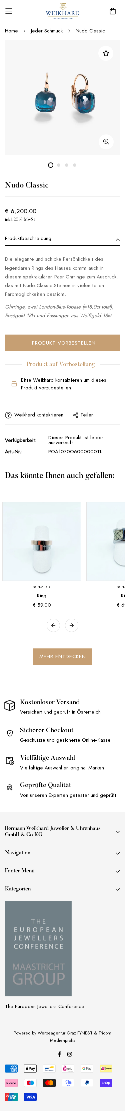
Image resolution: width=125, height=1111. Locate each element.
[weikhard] (62, 11)
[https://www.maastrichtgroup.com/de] (38, 948)
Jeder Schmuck (47, 30)
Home (11, 30)
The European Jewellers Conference (44, 1006)
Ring (41, 595)
